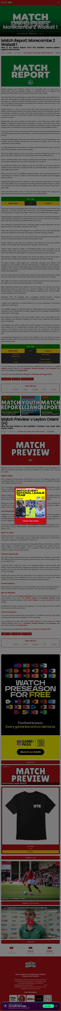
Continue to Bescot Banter (31, 521)
